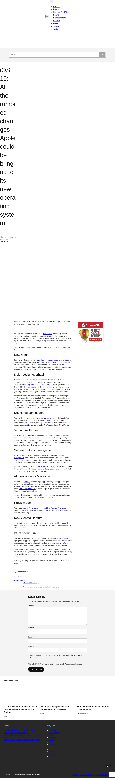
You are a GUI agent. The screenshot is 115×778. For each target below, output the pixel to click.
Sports (51, 749)
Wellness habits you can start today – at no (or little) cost (54, 708)
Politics (6, 716)
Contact (83, 775)
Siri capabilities (63, 538)
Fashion (52, 735)
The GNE (10, 774)
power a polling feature (27, 489)
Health (42, 713)
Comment (32, 605)
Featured (52, 737)
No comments (4, 241)
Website (31, 646)
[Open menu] (47, 16)
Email (31, 637)
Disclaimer (90, 775)
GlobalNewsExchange (31, 583)
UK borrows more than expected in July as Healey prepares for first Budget (21, 709)
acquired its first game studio (32, 425)
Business (52, 730)
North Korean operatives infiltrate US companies (93, 708)
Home (16, 322)
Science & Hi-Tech (27, 322)
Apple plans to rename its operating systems (52, 360)
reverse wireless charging (45, 466)
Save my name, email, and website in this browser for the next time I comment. (56, 656)
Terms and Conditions (103, 775)
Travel (51, 752)
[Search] (102, 54)
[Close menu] (51, 1)
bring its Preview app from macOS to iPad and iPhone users (44, 508)
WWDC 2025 (47, 334)
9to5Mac (27, 482)
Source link (18, 576)
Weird (51, 756)
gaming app (48, 418)
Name (31, 628)
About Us (75, 775)
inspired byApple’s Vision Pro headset (36, 385)
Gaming (52, 740)
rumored (27, 418)
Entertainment (54, 733)
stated (31, 545)
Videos (51, 754)
